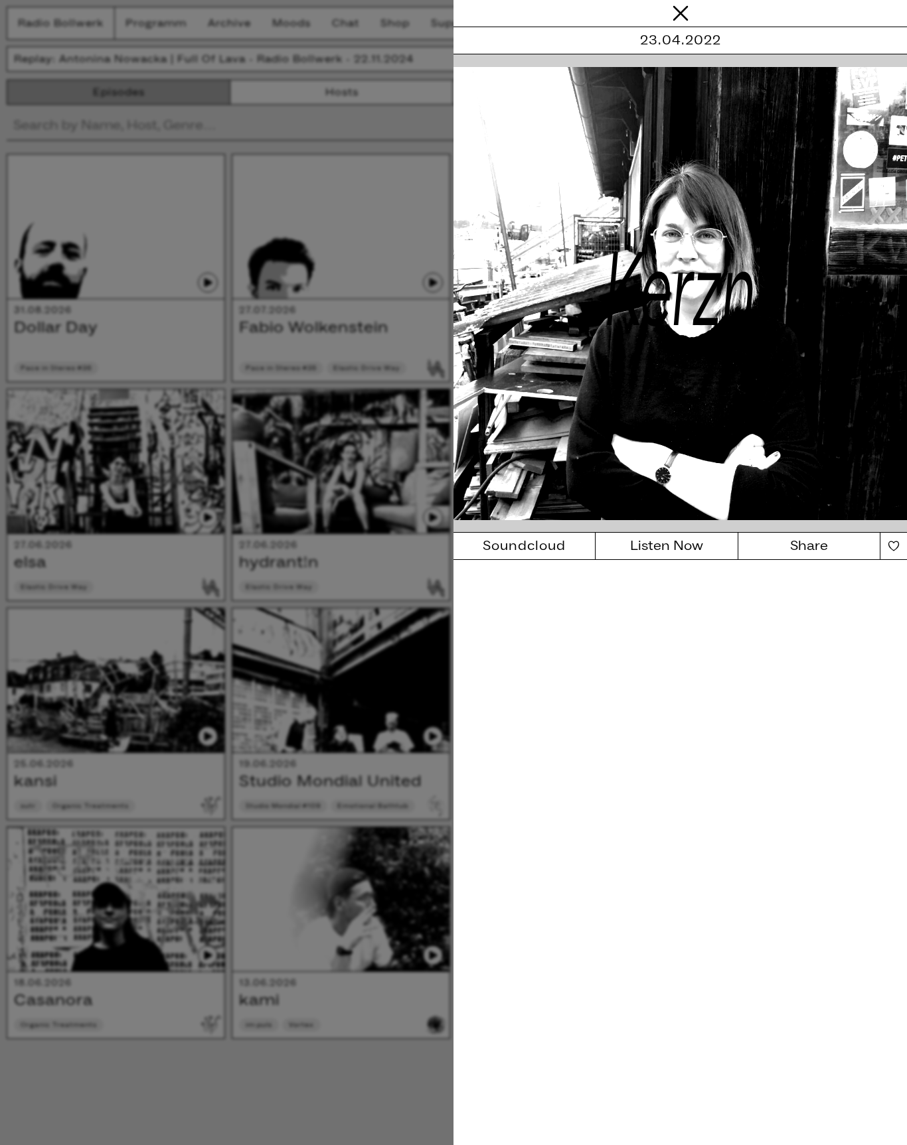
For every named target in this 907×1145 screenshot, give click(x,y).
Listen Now (666, 546)
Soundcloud (524, 546)
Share (809, 546)
